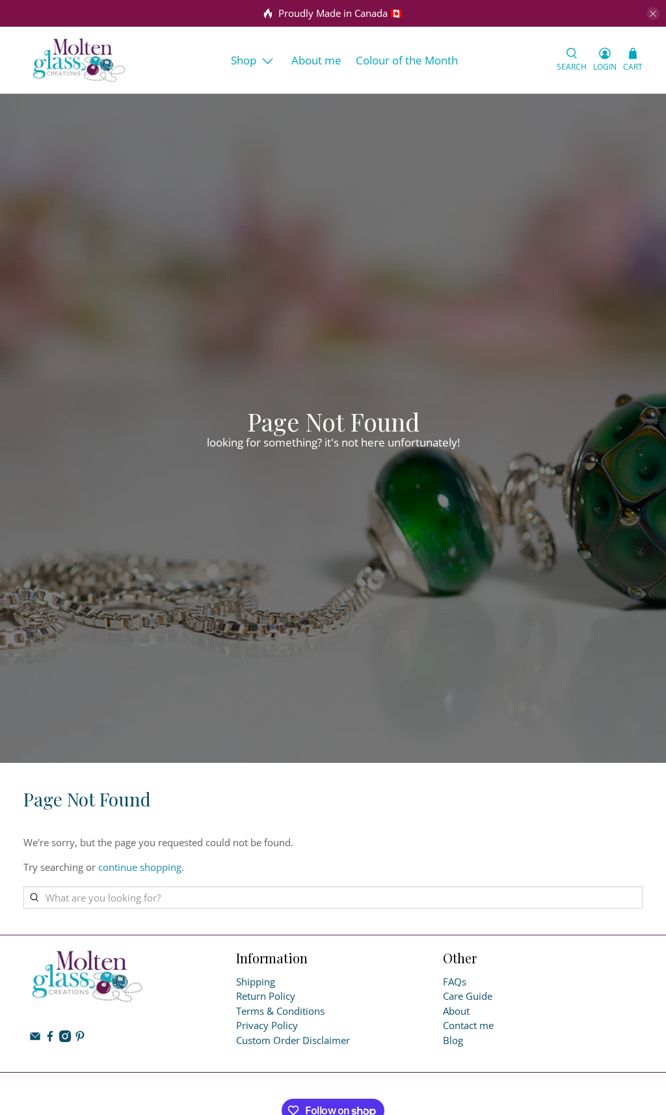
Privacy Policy (267, 1025)
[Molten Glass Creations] (79, 60)
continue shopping (139, 867)
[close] (652, 13)
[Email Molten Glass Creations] (35, 1038)
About (456, 1010)
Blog (453, 1040)
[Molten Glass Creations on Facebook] (50, 1038)
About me (316, 60)
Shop (243, 60)
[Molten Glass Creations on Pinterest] (80, 1038)
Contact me (468, 1025)
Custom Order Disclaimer (293, 1040)
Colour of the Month (407, 60)
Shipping (255, 981)
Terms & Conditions (280, 1010)
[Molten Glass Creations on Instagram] (65, 1038)
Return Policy (265, 995)
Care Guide (467, 995)
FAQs (454, 981)
